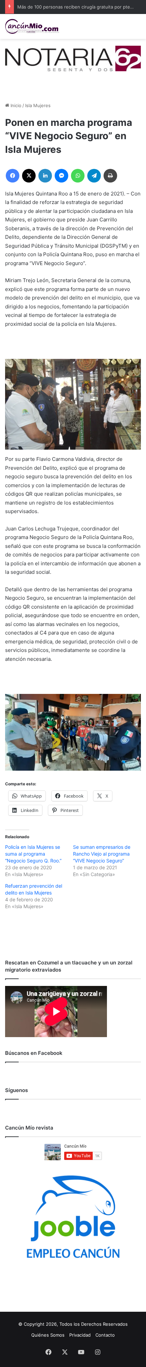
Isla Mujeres (38, 105)
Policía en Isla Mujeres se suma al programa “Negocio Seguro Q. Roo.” (33, 853)
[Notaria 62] (73, 58)
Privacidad (80, 1335)
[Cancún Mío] (32, 26)
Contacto (105, 1335)
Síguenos (16, 1090)
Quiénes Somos (48, 1335)
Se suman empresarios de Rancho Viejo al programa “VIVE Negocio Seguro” (101, 853)
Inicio (15, 105)
